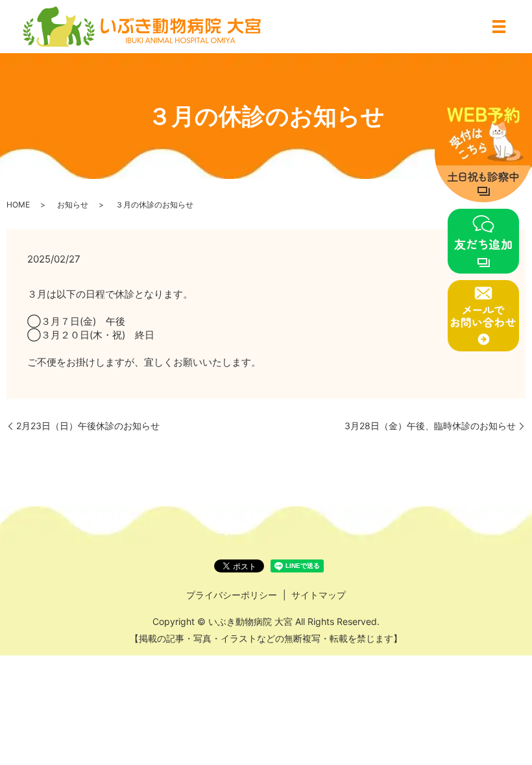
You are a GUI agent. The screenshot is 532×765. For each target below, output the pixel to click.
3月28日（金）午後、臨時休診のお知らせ (430, 425)
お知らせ (72, 204)
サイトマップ (318, 594)
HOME (18, 204)
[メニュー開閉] (498, 26)
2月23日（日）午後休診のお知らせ (88, 425)
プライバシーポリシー (231, 594)
